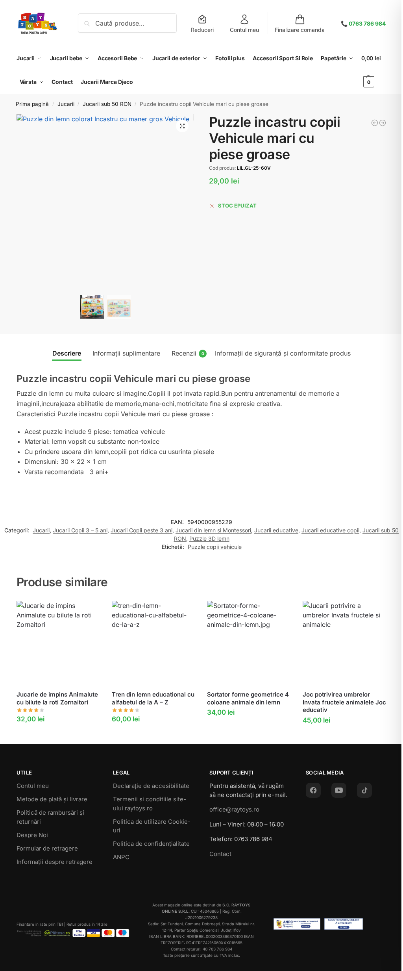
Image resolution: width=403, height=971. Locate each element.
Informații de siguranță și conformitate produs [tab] (283, 353)
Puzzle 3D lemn (209, 538)
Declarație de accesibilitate (151, 785)
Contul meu (244, 29)
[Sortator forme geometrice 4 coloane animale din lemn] (248, 642)
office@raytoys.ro (234, 809)
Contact (220, 854)
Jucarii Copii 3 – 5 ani (80, 530)
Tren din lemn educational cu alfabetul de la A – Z (153, 698)
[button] (373, 70)
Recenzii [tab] (188, 353)
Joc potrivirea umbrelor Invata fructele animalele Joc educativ (344, 702)
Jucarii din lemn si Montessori (213, 530)
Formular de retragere (47, 848)
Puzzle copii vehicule (215, 546)
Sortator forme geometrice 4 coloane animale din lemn (248, 698)
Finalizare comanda (300, 29)
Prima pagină (32, 104)
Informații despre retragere (54, 861)
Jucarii (65, 104)
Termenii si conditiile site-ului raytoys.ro (149, 803)
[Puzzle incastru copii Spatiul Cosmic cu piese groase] (375, 123)
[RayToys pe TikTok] (364, 790)
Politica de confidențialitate (151, 843)
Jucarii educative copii (330, 530)
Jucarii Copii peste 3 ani (141, 530)
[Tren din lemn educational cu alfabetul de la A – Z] (153, 642)
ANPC (121, 857)
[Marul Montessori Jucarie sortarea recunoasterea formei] (382, 123)
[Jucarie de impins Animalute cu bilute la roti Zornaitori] (58, 642)
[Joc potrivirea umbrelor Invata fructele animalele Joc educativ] (344, 642)
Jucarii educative (276, 530)
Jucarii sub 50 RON (107, 104)
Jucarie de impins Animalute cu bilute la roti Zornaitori (57, 698)
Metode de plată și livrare (52, 799)
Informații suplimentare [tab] (126, 353)
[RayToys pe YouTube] (338, 790)
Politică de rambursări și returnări (50, 817)
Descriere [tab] (66, 353)
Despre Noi (32, 835)
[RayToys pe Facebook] (313, 790)
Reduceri (202, 29)
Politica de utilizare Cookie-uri (151, 826)
